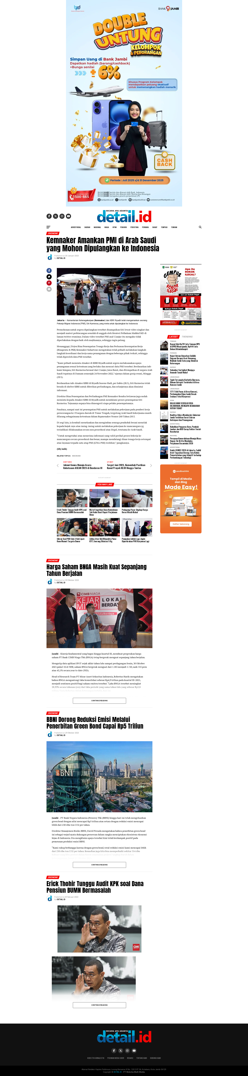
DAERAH (87, 227)
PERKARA (145, 227)
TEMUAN (174, 227)
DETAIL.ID (61, 258)
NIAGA (106, 227)
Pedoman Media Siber (115, 1058)
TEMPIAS (164, 227)
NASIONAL (97, 227)
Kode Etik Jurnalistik (95, 1058)
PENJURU (123, 227)
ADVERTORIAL (76, 227)
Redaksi (130, 1058)
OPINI (115, 227)
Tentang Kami (141, 1058)
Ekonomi (77, 456)
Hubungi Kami (155, 1058)
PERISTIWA (134, 227)
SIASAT (154, 227)
